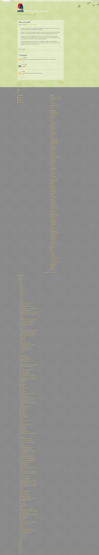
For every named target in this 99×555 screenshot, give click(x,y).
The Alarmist (52, 103)
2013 (19, 281)
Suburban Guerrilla (53, 242)
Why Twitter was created (23, 463)
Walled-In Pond (53, 264)
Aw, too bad (21, 469)
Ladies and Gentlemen (23, 407)
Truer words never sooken (23, 516)
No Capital (52, 203)
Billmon (51, 118)
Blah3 (51, 120)
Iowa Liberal (52, 165)
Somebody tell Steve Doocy (24, 465)
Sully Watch (52, 244)
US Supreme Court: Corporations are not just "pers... (28, 319)
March (20, 534)
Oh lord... (21, 341)
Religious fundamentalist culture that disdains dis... (28, 485)
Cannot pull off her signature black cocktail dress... (28, 393)
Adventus (52, 100)
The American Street (54, 105)
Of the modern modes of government (25, 342)
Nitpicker (52, 199)
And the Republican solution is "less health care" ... (28, 451)
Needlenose (52, 194)
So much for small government (24, 304)
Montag (22, 57)
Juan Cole (52, 178)
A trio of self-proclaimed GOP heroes (25, 369)
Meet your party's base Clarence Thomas (26, 509)
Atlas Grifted (21, 404)
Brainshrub (52, 122)
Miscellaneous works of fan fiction (25, 445)
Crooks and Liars (53, 133)
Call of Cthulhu (53, 127)
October (20, 290)
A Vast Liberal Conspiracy (55, 257)
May (20, 299)
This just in (21, 519)
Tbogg (51, 251)
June (20, 297)
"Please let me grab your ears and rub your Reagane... (28, 364)
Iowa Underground (53, 168)
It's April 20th (21, 386)
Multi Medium (52, 191)
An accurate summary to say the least (25, 310)
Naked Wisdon (52, 193)
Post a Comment (23, 77)
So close (20, 362)
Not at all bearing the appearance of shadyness (27, 498)
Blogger (54, 272)
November (21, 288)
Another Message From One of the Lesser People (27, 530)
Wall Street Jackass (53, 262)
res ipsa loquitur (21, 102)
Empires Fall (52, 145)
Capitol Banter (52, 128)
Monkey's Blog (52, 189)
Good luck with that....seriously (24, 420)
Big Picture (52, 117)
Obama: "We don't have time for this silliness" (27, 321)
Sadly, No (52, 226)
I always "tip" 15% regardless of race (25, 440)
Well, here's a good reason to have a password (27, 335)
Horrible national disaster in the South (25, 322)
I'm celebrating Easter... (23, 355)
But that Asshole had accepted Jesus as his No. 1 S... (28, 460)
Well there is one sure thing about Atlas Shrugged (27, 433)
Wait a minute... (22, 527)
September (21, 292)
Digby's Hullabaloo (53, 141)
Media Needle (52, 188)
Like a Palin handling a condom (24, 373)
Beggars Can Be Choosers (54, 113)
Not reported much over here (24, 492)
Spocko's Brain (52, 234)
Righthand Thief (53, 221)
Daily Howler (52, 135)
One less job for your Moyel (24, 397)
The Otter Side (52, 211)
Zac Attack (52, 269)
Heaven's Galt (21, 413)
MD (22, 71)
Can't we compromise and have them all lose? (27, 375)
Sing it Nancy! (21, 444)
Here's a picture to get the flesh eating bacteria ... (27, 377)
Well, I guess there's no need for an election (26, 398)
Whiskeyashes (52, 265)
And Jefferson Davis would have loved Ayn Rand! (27, 332)
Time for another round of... (24, 416)
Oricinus (51, 209)
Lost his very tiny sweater (23, 395)
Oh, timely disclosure (23, 384)
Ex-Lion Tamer (53, 150)
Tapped (51, 249)
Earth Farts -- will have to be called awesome (27, 458)
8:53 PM (22, 74)
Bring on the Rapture (22, 391)
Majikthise (52, 184)
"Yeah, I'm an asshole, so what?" (24, 357)
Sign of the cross (22, 525)
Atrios (51, 108)
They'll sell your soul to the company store (26, 454)
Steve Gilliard (52, 241)
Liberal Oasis (52, 181)
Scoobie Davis (52, 229)
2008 (19, 544)
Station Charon (52, 237)
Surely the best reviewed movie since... (26, 438)
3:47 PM (22, 67)
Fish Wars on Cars (53, 160)
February (21, 536)
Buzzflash (52, 125)
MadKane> (52, 183)
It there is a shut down (23, 518)
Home (40, 82)
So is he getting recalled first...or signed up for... (27, 344)
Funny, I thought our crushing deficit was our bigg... (28, 482)
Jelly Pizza (52, 171)
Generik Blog (52, 161)
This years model (22, 436)
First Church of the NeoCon (55, 156)
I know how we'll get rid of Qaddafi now (26, 366)
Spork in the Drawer (53, 236)
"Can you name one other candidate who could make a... (28, 330)
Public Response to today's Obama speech (26, 456)
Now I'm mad (21, 389)
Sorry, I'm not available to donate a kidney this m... (28, 313)
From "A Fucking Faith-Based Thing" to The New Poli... (28, 510)
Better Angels (52, 115)
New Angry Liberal (53, 196)
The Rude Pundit (53, 224)
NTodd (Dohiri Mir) (53, 204)
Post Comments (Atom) (26, 84)
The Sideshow (52, 252)
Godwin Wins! (21, 382)
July (20, 295)
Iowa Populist (52, 166)
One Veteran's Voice (53, 208)
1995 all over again (22, 503)
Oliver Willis (52, 206)
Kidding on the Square (54, 179)
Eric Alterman (52, 146)
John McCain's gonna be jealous (24, 494)
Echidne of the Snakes (54, 143)
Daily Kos (52, 136)
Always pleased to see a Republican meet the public (28, 312)
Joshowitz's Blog (53, 176)
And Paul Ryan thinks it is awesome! (25, 348)
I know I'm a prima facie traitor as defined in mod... (28, 471)
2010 (19, 541)
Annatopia (52, 107)
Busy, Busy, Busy (53, 123)
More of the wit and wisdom (24, 431)
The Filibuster (52, 153)
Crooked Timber (53, 131)
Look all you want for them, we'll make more (26, 306)
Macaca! (20, 507)
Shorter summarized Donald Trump (25, 424)
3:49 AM (22, 60)
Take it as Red (52, 246)
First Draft (52, 158)
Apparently (21, 418)
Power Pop (52, 216)
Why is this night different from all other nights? (27, 402)
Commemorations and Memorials (25, 476)
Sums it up (21, 487)
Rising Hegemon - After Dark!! (55, 97)
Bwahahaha (21, 328)
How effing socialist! (22, 429)
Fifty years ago (21, 474)
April (20, 301)
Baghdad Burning (53, 112)
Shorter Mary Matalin (23, 409)
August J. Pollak (53, 110)
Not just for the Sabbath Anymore (25, 359)
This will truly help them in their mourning (26, 442)
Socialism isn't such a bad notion (24, 523)
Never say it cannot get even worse (25, 346)
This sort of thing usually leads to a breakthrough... (27, 521)
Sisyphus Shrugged (53, 231)
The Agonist (52, 102)
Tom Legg (52, 254)
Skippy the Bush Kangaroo (54, 232)
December (21, 286)
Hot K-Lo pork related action (24, 371)
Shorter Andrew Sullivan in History (25, 500)
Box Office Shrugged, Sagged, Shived (25, 324)
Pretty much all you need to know (24, 491)
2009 (19, 542)
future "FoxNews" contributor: (31, 24)
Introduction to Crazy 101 (23, 505)
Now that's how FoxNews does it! (25, 478)
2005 (19, 550)
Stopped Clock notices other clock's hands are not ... (28, 472)
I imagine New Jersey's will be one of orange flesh (28, 379)
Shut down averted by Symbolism (24, 496)
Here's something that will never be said (26, 462)
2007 (19, 546)
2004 (19, 552)
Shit (20, 435)
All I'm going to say (22, 317)
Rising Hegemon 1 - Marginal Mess (56, 98)
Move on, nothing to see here (24, 512)
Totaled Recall (21, 339)
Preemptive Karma (53, 217)
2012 (19, 283)
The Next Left (52, 198)
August (20, 294)
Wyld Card (52, 267)
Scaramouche (52, 227)
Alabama (20, 315)
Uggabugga (52, 256)
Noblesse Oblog (53, 201)
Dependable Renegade (54, 140)
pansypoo (23, 64)
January (20, 538)
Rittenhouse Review (53, 222)
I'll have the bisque (22, 427)
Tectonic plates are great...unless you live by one (27, 480)
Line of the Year (22, 326)
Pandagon (52, 212)
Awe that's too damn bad (23, 426)
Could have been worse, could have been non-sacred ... (28, 467)
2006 (19, 548)
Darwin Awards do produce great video (26, 303)
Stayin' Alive (52, 239)
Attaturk (19, 97)
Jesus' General (52, 173)
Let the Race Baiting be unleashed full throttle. (27, 333)
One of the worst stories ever (24, 453)
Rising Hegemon (36, 11)
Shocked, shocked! (22, 415)
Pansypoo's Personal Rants (54, 214)
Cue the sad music (22, 380)
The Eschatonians (53, 148)
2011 (19, 285)
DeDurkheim (20, 100)
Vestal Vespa (52, 261)
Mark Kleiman (52, 186)
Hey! (20, 501)
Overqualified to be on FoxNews (24, 406)
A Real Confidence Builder (24, 350)
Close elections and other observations (25, 528)
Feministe (52, 151)
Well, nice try (21, 368)
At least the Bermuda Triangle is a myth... (26, 360)
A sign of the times (22, 337)
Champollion (20, 98)
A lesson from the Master (23, 400)
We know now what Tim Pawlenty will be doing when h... (29, 514)
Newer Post (20, 82)
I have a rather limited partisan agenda (25, 449)
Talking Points (52, 247)
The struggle (21, 351)
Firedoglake (52, 155)
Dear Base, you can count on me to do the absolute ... (28, 483)
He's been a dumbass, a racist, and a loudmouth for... (28, 308)
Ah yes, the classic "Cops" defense (25, 532)
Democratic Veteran (53, 138)
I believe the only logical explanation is (25, 447)
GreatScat (52, 163)
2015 (19, 277)
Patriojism (21, 489)
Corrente (51, 130)
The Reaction (52, 219)
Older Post (61, 82)
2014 (19, 279)
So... (20, 353)
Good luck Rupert (22, 411)
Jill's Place (52, 174)
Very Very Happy (53, 259)
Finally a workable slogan (23, 388)
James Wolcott (52, 169)
